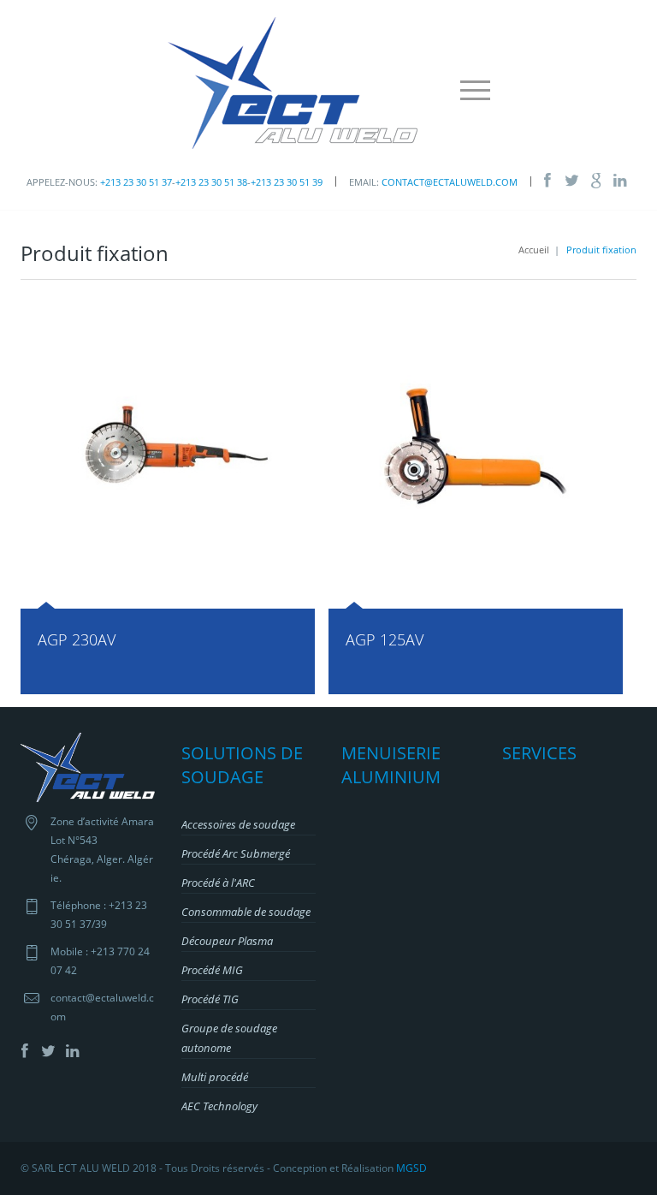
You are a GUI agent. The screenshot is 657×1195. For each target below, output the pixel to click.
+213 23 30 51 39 (287, 181)
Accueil (533, 249)
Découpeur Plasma (227, 940)
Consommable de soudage (246, 911)
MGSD (411, 1168)
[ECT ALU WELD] (289, 81)
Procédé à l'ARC (218, 882)
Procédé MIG (212, 970)
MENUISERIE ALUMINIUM (391, 764)
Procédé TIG (210, 999)
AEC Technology (219, 1106)
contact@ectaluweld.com (450, 181)
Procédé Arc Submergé (235, 853)
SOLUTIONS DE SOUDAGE (242, 764)
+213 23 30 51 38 (211, 181)
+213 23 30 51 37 (136, 181)
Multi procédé (214, 1077)
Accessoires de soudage (238, 824)
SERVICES (539, 752)
